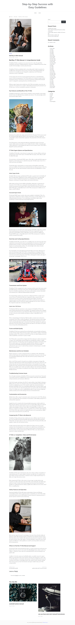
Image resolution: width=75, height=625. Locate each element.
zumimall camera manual (52, 28)
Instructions (52, 97)
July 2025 (51, 65)
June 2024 (51, 81)
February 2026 (52, 56)
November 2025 (53, 60)
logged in (16, 575)
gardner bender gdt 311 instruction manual (39, 568)
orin (17, 57)
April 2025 (52, 69)
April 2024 (52, 83)
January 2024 (52, 87)
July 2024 (51, 79)
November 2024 (53, 74)
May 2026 (52, 52)
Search (49, 19)
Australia (51, 93)
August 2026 (52, 48)
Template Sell (45, 622)
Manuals (10, 53)
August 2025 (52, 64)
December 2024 (52, 73)
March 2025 (52, 70)
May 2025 (52, 68)
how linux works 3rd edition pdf (53, 36)
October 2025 (52, 61)
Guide (51, 96)
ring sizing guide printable (13, 568)
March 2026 (52, 55)
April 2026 (52, 53)
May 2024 (52, 82)
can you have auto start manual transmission (51, 614)
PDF (50, 100)
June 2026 (52, 51)
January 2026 (52, 57)
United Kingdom (52, 101)
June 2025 (51, 66)
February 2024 (52, 86)
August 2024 (52, 78)
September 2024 (53, 77)
